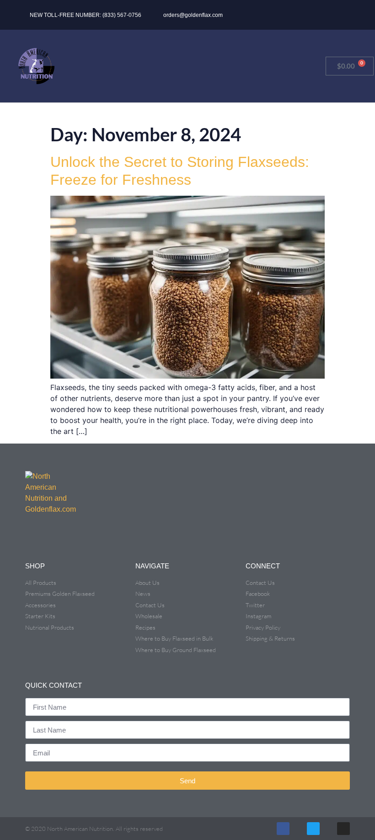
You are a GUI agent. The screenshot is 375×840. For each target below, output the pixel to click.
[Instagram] (343, 828)
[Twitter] (313, 828)
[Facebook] (283, 828)
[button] (314, 14)
